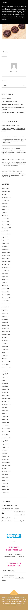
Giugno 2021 (5, 206)
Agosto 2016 (5, 371)
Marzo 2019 (5, 285)
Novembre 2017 (6, 334)
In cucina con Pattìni (19, 515)
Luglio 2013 (5, 474)
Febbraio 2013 (5, 489)
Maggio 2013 (5, 480)
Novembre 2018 (6, 298)
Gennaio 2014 (5, 459)
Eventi (15, 505)
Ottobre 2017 (5, 337)
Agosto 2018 (5, 307)
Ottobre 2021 (5, 194)
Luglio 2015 (5, 407)
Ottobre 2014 (5, 435)
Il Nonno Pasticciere (19, 511)
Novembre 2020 (6, 228)
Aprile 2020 (5, 246)
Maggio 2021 (5, 209)
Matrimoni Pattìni (6, 518)
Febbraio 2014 (5, 456)
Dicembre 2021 (6, 188)
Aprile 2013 (5, 483)
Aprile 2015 (5, 416)
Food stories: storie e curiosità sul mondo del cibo (8, 511)
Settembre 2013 (6, 471)
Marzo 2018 (5, 322)
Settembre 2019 (6, 267)
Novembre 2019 (6, 261)
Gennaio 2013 (5, 492)
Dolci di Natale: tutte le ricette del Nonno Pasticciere (13, 108)
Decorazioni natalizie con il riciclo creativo (13, 104)
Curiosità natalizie (6, 98)
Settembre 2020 (6, 234)
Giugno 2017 (5, 349)
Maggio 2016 (5, 380)
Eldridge (4, 148)
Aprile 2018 (5, 319)
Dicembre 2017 (6, 331)
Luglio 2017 (5, 346)
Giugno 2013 (5, 477)
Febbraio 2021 (5, 218)
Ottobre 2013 (5, 468)
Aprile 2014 (5, 450)
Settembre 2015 (6, 404)
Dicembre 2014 (6, 429)
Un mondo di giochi (19, 521)
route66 (14, 71)
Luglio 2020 (5, 237)
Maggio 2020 (5, 243)
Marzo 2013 (5, 486)
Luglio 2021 (5, 203)
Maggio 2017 (5, 352)
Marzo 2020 (5, 249)
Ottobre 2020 (5, 231)
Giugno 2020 (5, 240)
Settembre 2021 (6, 197)
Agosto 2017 (5, 343)
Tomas (3, 159)
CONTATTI (21, 557)
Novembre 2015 (6, 398)
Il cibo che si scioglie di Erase (9, 101)
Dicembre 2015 (6, 395)
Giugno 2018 (5, 313)
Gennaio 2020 (6, 255)
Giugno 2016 (5, 377)
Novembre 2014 (6, 432)
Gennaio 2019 (5, 291)
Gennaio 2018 (5, 328)
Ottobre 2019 (5, 264)
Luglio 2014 (5, 441)
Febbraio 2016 (5, 389)
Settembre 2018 (6, 304)
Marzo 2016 (5, 386)
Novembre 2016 (6, 362)
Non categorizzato (7, 521)
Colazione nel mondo (7, 505)
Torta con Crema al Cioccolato (16, 137)
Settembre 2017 (6, 340)
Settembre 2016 (6, 368)
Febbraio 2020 (6, 252)
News (15, 518)
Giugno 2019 (5, 276)
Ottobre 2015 (5, 401)
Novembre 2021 (6, 191)
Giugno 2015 (5, 410)
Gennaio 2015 (5, 425)
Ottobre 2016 (5, 365)
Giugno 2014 (5, 444)
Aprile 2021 (5, 212)
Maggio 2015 (5, 413)
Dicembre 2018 (6, 295)
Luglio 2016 (5, 374)
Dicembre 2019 (6, 258)
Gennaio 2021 (5, 222)
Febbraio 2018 (5, 325)
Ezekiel (3, 125)
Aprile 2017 (5, 355)
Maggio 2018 (5, 316)
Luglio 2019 (5, 273)
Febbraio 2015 (5, 422)
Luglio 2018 (5, 310)
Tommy (3, 171)
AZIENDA (9, 554)
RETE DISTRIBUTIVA (9, 557)
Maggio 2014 (5, 447)
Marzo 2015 (5, 419)
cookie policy (19, 12)
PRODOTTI (18, 554)
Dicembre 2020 (6, 225)
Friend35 (4, 137)
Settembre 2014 (6, 438)
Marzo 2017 (5, 358)
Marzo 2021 (5, 215)
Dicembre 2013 (6, 462)
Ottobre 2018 (5, 301)
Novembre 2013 (6, 465)
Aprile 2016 (5, 383)
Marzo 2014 (5, 453)
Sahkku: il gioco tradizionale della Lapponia (13, 112)
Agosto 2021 (5, 200)
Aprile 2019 (5, 282)
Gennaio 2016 (5, 392)
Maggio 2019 (5, 279)
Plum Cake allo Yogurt (13, 125)
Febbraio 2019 (5, 288)
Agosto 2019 (5, 270)
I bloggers (16, 508)
